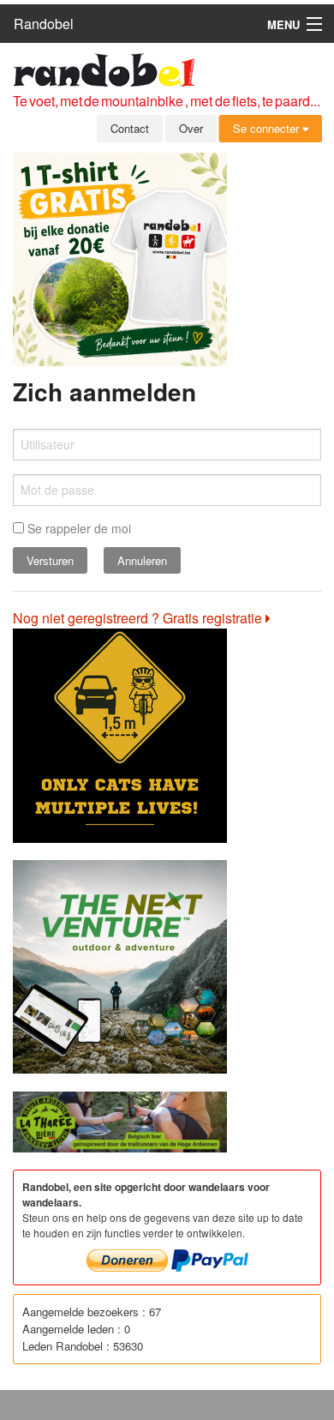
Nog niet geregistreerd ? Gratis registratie (139, 618)
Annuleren (142, 560)
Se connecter (267, 128)
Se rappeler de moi (77, 528)
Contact (129, 128)
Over (191, 128)
